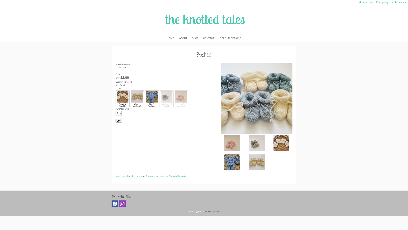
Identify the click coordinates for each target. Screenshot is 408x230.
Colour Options (230, 38)
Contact (209, 38)
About (183, 38)
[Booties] (256, 133)
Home (170, 38)
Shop (195, 38)
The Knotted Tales (212, 212)
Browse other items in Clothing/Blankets (166, 176)
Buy (118, 121)
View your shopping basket (129, 176)
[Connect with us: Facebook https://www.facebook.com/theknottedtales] (115, 204)
